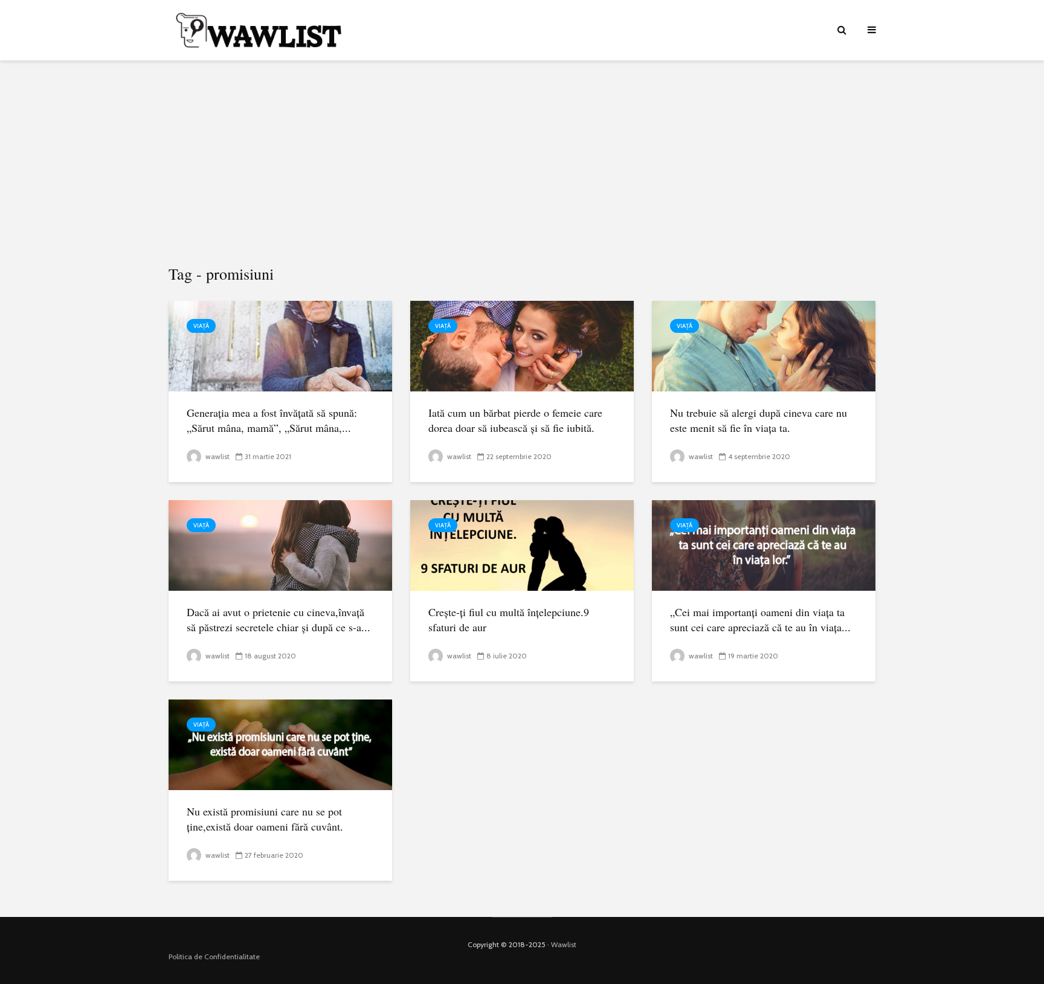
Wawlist (563, 944)
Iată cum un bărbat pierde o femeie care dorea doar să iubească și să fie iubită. (515, 420)
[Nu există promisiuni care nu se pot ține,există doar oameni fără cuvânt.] (280, 744)
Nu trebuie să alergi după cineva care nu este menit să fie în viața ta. (758, 420)
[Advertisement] (522, 163)
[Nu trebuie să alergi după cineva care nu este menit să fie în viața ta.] (763, 345)
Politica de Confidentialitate (214, 956)
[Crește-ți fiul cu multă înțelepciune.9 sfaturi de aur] (522, 544)
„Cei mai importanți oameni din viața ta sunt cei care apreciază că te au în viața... (760, 619)
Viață (201, 326)
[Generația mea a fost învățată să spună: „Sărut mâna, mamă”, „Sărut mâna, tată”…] (280, 345)
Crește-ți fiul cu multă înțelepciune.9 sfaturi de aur (508, 619)
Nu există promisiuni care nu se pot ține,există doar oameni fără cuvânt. (265, 819)
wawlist (217, 456)
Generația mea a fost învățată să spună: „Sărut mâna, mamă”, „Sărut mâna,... (272, 420)
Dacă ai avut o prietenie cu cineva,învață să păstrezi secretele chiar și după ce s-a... (278, 619)
